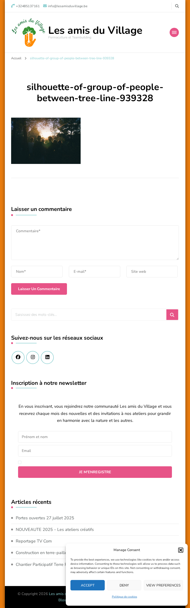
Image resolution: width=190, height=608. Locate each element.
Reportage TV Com (34, 541)
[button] (180, 550)
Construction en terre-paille (41, 552)
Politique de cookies (124, 597)
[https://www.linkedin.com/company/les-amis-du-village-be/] (47, 357)
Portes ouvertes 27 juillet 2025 (45, 518)
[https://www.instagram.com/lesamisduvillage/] (32, 357)
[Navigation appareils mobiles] (174, 32)
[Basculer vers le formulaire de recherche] (177, 6)
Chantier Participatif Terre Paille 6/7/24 (52, 564)
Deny (124, 585)
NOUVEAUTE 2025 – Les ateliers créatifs (55, 529)
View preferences (163, 585)
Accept (88, 585)
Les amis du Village (95, 30)
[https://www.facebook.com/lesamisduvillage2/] (18, 357)
